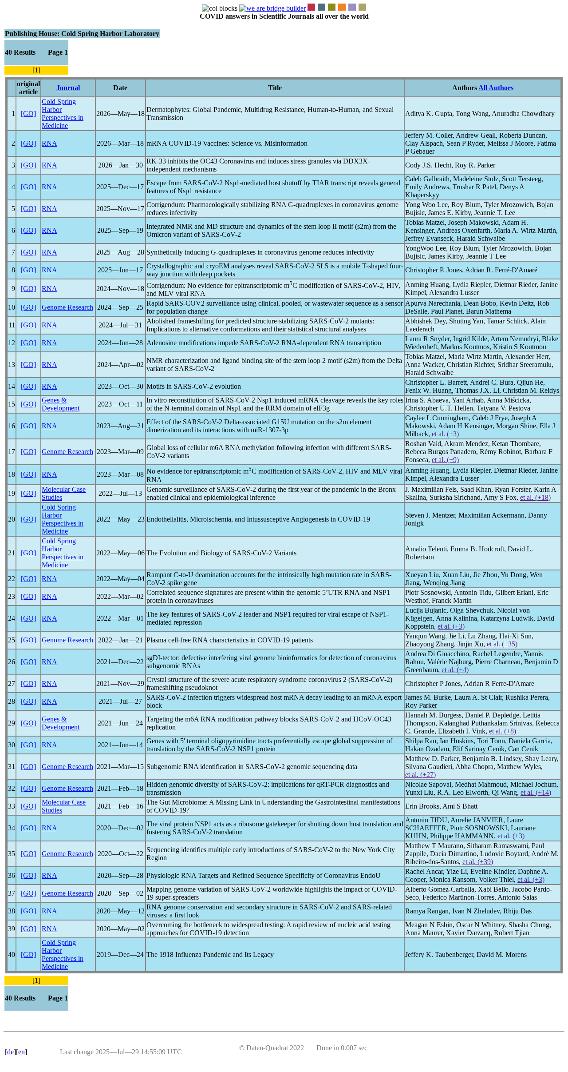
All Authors (495, 88)
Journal (68, 88)
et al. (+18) (535, 497)
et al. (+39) (477, 861)
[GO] (28, 113)
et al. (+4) (455, 669)
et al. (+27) (420, 774)
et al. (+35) (502, 644)
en (21, 1052)
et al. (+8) (502, 731)
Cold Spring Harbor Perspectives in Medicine (62, 113)
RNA (49, 143)
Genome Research (67, 307)
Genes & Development (60, 404)
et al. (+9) (445, 459)
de (10, 1052)
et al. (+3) (445, 434)
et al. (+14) (536, 792)
